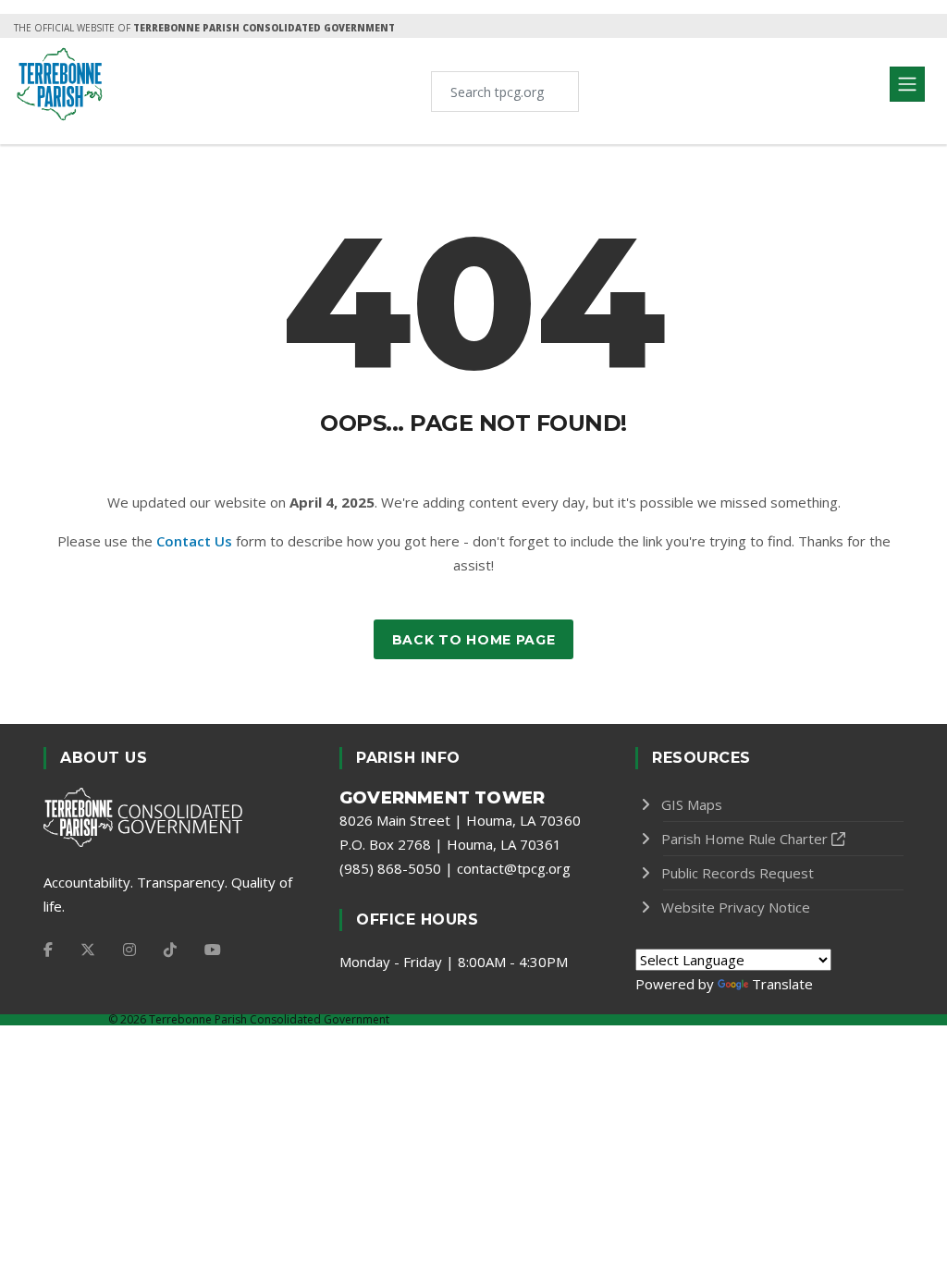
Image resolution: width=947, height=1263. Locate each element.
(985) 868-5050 (390, 868)
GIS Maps (691, 804)
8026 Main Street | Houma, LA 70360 (460, 820)
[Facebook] (48, 949)
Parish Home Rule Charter (744, 838)
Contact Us (194, 541)
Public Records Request (737, 873)
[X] (87, 949)
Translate (782, 984)
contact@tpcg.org (514, 868)
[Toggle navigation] (907, 84)
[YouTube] (212, 949)
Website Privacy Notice (735, 907)
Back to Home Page (474, 640)
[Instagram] (129, 949)
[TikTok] (170, 949)
